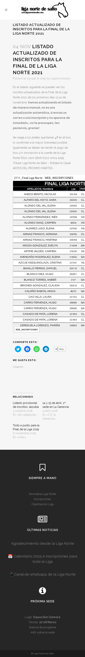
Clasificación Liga (42, 504)
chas (43, 78)
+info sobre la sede (42, 632)
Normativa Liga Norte (42, 494)
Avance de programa (42, 627)
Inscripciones (42, 499)
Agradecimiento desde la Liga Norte (42, 543)
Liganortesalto (61, 78)
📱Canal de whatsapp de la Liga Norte (42, 574)
